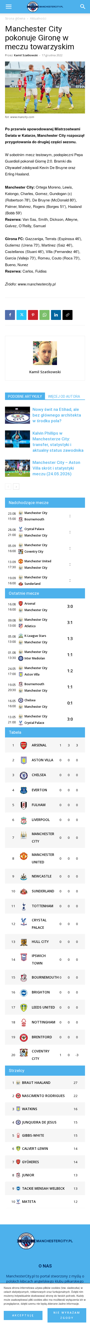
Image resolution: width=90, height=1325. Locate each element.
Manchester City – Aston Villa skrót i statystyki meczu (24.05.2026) (56, 468)
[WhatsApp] (45, 315)
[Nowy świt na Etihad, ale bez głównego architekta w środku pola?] (17, 415)
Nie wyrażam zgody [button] (67, 1315)
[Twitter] (21, 315)
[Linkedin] (56, 315)
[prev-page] (8, 486)
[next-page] (16, 486)
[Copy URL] (67, 315)
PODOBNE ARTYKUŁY (25, 396)
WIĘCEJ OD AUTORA (64, 396)
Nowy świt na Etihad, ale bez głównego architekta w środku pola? (56, 415)
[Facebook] (10, 315)
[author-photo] (45, 364)
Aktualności (38, 18)
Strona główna (15, 18)
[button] (83, 6)
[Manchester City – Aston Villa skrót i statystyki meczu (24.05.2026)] (17, 468)
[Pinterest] (33, 315)
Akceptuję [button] (23, 1315)
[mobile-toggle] (8, 6)
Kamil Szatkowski (26, 55)
